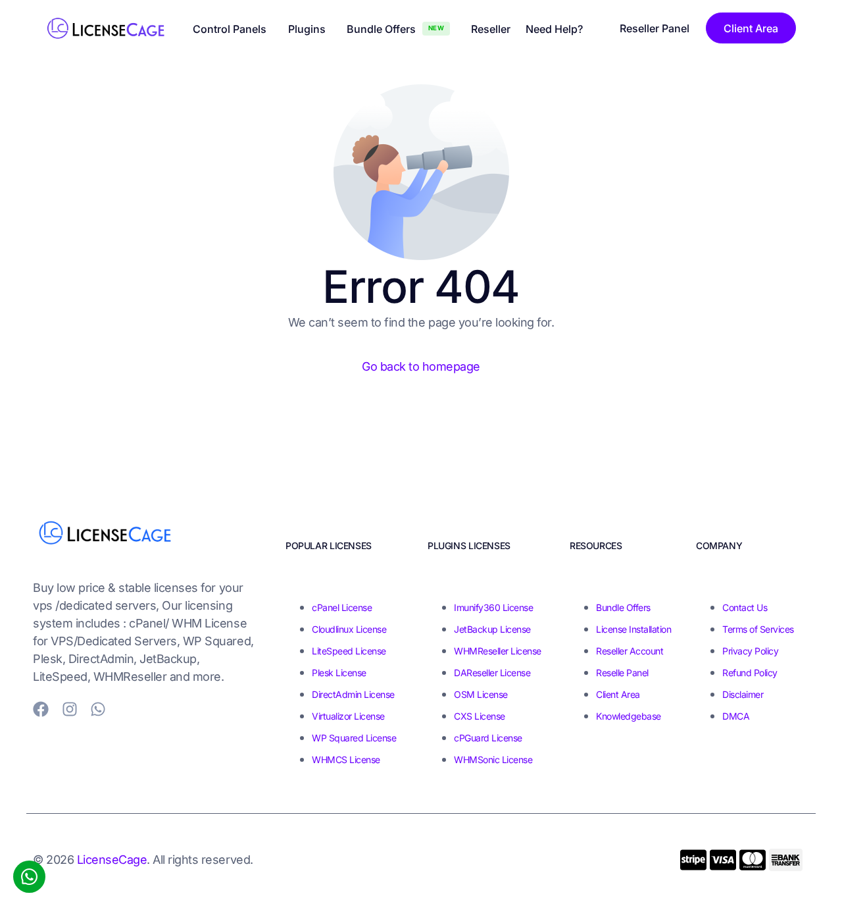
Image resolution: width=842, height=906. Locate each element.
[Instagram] (70, 709)
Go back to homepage (421, 366)
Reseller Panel (654, 28)
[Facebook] (41, 709)
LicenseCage (112, 859)
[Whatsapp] (98, 709)
